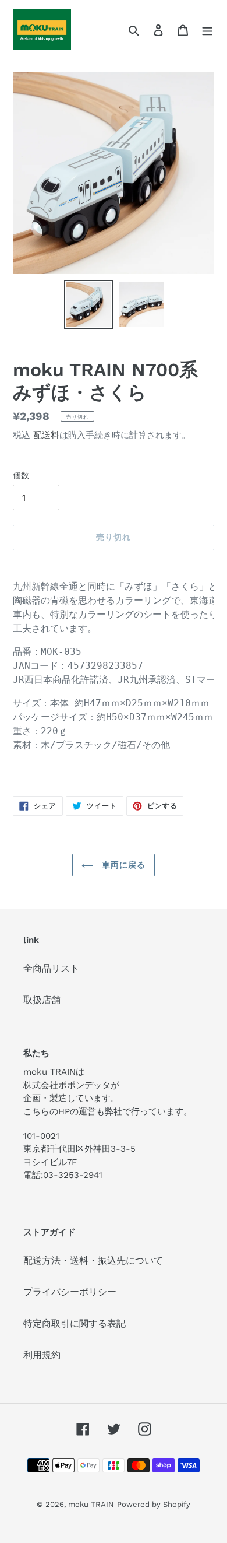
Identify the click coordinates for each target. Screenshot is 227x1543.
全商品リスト (51, 968)
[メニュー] (207, 30)
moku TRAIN (91, 1504)
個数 (21, 475)
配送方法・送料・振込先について (93, 1260)
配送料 (46, 435)
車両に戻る (122, 864)
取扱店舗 (42, 999)
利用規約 (42, 1354)
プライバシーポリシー (69, 1291)
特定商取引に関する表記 (74, 1323)
